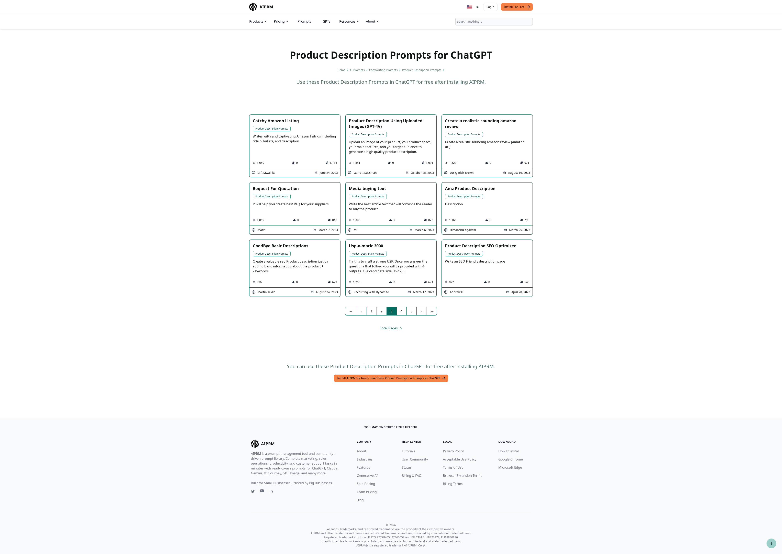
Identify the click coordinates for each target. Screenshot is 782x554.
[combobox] (494, 21)
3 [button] (391, 311)
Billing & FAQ (412, 475)
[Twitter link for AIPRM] (253, 491)
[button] (351, 311)
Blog (360, 500)
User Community (415, 459)
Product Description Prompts (422, 70)
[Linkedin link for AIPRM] (272, 491)
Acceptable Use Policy (459, 459)
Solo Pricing (366, 483)
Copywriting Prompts (384, 70)
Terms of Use (453, 467)
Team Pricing (367, 492)
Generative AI (367, 475)
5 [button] (411, 311)
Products (256, 21)
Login (490, 7)
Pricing (279, 21)
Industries (364, 459)
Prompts (304, 21)
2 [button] (381, 311)
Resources (347, 21)
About (370, 21)
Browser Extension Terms (462, 475)
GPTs (326, 21)
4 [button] (401, 311)
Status (407, 467)
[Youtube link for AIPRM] (262, 491)
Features (363, 467)
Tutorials (408, 451)
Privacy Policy (453, 451)
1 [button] (371, 311)
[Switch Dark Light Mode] (477, 7)
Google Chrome (510, 459)
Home (341, 70)
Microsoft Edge (510, 467)
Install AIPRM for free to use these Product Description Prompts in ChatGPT (388, 378)
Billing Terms (453, 483)
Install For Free (514, 7)
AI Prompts (358, 70)
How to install (509, 451)
